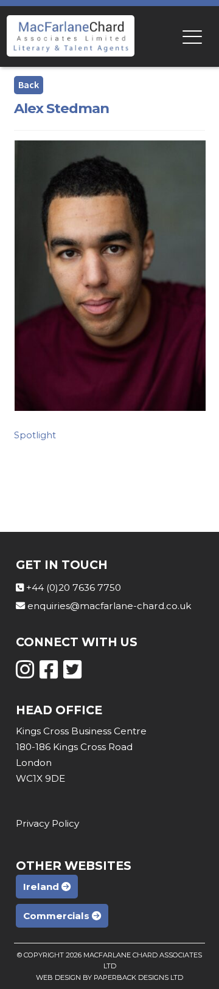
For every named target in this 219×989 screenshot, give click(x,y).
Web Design (58, 977)
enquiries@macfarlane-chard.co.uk (109, 606)
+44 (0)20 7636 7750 (73, 587)
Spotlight (35, 435)
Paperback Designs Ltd (138, 977)
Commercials (57, 916)
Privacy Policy (47, 823)
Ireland (42, 886)
